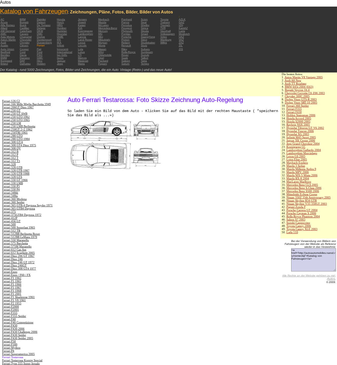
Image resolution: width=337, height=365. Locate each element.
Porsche (126, 36)
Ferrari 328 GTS (12, 176)
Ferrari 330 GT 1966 (15, 180)
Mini (100, 36)
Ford (39, 52)
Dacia (23, 54)
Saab (124, 57)
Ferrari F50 (9, 341)
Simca (144, 28)
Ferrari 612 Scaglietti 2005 (18, 252)
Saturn (125, 63)
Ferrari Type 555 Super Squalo (21, 363)
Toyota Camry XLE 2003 (302, 229)
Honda (61, 19)
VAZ (181, 39)
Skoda (145, 31)
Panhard (126, 19)
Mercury (103, 31)
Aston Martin (8, 39)
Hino (39, 60)
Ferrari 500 (9, 224)
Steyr (144, 39)
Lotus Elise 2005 (296, 159)
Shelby (145, 25)
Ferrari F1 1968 (11, 290)
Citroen (24, 45)
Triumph (165, 25)
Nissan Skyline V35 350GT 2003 (306, 203)
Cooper (24, 49)
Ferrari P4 (8, 350)
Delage (41, 28)
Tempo (145, 63)
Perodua (126, 25)
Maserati (83, 60)
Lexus (81, 42)
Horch (60, 22)
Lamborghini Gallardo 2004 (303, 150)
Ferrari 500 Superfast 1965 (18, 227)
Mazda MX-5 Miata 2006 (302, 175)
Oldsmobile (105, 54)
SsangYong (148, 36)
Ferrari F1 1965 (11, 281)
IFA (59, 39)
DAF (22, 60)
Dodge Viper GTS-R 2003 (301, 99)
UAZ (181, 36)
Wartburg (165, 39)
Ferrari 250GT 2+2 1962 (17, 129)
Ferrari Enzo (9, 271)
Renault (126, 45)
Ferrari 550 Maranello (15, 240)
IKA (59, 42)
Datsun (41, 22)
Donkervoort (44, 39)
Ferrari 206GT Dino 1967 (18, 107)
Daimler (41, 19)
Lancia (82, 36)
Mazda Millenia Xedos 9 (301, 169)
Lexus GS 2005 (295, 156)
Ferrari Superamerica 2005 (18, 354)
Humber (61, 28)
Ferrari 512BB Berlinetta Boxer (21, 233)
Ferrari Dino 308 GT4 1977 (19, 268)
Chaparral (26, 36)
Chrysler (24, 42)
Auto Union (7, 49)
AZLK (182, 19)
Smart (144, 33)
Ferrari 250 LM (11, 123)
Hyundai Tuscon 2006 (300, 131)
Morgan (102, 42)
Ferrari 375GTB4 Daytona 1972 (21, 214)
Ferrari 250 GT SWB (14, 113)
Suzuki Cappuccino (298, 222)
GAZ (181, 22)
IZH (181, 25)
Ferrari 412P (9, 218)
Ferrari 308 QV (11, 148)
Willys (163, 42)
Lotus (81, 52)
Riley (124, 49)
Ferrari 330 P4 (11, 189)
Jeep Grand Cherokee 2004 (303, 143)
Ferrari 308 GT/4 (12, 142)
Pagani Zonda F (296, 206)
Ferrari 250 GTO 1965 (16, 119)
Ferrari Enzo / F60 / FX (16, 274)
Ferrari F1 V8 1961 (14, 300)
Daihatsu (25, 63)
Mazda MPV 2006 (297, 172)
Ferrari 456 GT (11, 221)
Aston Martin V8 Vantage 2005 (304, 77)
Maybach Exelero (297, 162)
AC (2, 19)
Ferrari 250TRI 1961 (15, 132)
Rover (124, 54)
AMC (3, 33)
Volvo (163, 36)
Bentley (5, 54)
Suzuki (145, 54)
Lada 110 (292, 232)
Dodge (41, 36)
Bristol (4, 63)
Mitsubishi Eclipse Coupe (301, 194)
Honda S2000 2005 (298, 121)
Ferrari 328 (9, 164)
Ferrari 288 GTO (12, 135)
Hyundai (62, 33)
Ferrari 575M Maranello (17, 246)
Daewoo (25, 57)
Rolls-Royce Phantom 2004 (303, 216)
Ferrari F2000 (10, 306)
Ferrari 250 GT (11, 110)
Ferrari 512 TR (11, 230)
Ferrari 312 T (10, 157)
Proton (125, 39)
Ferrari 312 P (10, 154)
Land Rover (85, 39)
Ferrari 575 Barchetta (15, 243)
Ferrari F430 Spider (14, 335)
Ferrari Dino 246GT (14, 265)
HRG (60, 25)
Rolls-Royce (128, 52)
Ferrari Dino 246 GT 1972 (18, 262)
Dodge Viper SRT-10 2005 (301, 102)
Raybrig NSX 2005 (298, 124)
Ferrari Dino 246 (12, 259)
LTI (80, 54)
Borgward (6, 60)
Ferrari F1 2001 (11, 293)
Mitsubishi (104, 39)
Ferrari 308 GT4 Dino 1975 (19, 145)
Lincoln (82, 45)
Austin (4, 45)
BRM (23, 19)
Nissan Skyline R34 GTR (301, 200)
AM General (8, 31)
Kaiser (82, 25)
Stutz (144, 45)
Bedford (5, 52)
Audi (3, 42)
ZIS (181, 49)
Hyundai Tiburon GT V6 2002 (305, 127)
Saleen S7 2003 (295, 219)
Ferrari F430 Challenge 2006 (19, 331)
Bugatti (24, 22)
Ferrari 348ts (10, 195)
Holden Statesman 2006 (300, 115)
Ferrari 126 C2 (11, 101)
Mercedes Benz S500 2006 (302, 191)
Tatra (144, 60)
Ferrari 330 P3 (11, 186)
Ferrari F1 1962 (11, 278)
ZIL (181, 45)
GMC (40, 57)
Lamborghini (85, 33)
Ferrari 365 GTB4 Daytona (18, 208)
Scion (144, 19)
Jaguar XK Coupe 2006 (300, 140)
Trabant (165, 22)
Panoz (125, 22)
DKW (40, 31)
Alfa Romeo (8, 25)
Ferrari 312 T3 (11, 161)
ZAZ (181, 42)
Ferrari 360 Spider (297, 105)
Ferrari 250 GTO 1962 (16, 116)
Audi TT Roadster (295, 83)
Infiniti (60, 45)
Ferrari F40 (9, 319)
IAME (60, 36)
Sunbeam (147, 52)
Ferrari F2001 (10, 309)
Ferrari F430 (294, 112)
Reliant (125, 42)
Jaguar (61, 60)
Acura (4, 22)
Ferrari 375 (9, 211)
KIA (80, 28)
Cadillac (24, 28)
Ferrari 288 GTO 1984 (16, 138)
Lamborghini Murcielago (301, 153)
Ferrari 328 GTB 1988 (15, 173)
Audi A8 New (293, 80)
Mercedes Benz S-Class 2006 (303, 187)
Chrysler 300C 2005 (297, 96)
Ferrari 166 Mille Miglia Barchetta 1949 (26, 104)
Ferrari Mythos (11, 347)
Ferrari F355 (294, 108)
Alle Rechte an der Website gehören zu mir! (308, 275)
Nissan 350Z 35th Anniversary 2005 (308, 197)
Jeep (60, 63)
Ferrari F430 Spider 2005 (17, 338)
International (64, 52)
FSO (39, 54)
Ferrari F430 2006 (13, 328)
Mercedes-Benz (107, 28)
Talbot (144, 57)
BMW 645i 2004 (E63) (299, 86)
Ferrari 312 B (10, 151)
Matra (81, 63)
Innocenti (62, 49)
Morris (101, 45)
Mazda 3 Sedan (295, 165)
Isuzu (60, 57)
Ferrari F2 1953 (11, 303)
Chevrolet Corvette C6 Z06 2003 (305, 93)
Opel (101, 57)
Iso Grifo (62, 54)
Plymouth (127, 31)
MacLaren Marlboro (298, 181)
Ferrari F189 (9, 344)
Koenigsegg (85, 31)
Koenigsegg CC (295, 146)
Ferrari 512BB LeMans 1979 (19, 237)
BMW (4, 57)
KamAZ (183, 28)
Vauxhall (165, 31)
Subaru (145, 49)
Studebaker (148, 42)
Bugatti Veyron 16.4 (297, 89)
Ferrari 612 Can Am (14, 249)
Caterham (26, 31)
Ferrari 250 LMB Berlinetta (18, 126)
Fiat (39, 49)
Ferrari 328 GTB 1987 (15, 170)
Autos (331, 279)
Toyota (164, 19)
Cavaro (24, 33)
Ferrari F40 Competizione (17, 322)
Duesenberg (44, 42)
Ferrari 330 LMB (12, 183)
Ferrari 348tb (10, 192)
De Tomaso (44, 25)
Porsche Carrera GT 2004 (302, 210)
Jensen (82, 19)
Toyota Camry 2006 (298, 225)
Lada (182, 31)
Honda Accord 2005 (298, 118)
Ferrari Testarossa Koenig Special (22, 360)
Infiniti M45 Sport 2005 (301, 137)
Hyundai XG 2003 (297, 134)
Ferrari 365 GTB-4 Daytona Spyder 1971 (27, 205)
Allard (4, 28)
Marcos (82, 57)
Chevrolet (25, 39)
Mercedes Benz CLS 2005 (302, 184)
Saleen (125, 60)
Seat (144, 22)
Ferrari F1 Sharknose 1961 (18, 297)
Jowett (82, 22)
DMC (40, 33)
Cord (23, 52)
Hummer (62, 31)
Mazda (102, 22)
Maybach (103, 19)
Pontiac (126, 33)
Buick (23, 25)
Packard (103, 60)
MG (100, 33)
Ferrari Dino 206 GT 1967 (18, 255)
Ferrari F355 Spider (14, 316)
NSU (101, 52)
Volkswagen (167, 33)
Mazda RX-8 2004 (297, 178)
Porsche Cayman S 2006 (301, 213)
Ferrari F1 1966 (11, 284)
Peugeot (126, 28)
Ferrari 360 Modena (14, 199)
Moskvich (184, 33)
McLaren (103, 25)
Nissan (102, 49)
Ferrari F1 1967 (11, 287)
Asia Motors (8, 36)
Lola (80, 49)
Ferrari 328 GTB (12, 167)
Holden (41, 63)
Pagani (102, 63)
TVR (163, 28)
